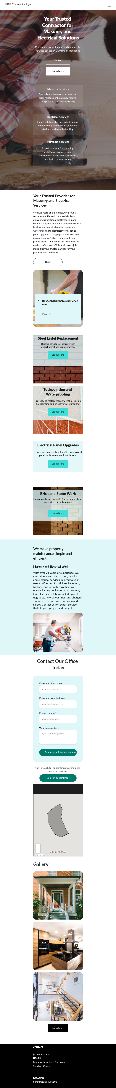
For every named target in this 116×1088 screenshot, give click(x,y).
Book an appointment (58, 778)
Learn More (58, 71)
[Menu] (109, 5)
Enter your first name (50, 683)
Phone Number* (47, 713)
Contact (58, 60)
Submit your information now (60, 752)
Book (48, 262)
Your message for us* (50, 728)
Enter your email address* (52, 698)
